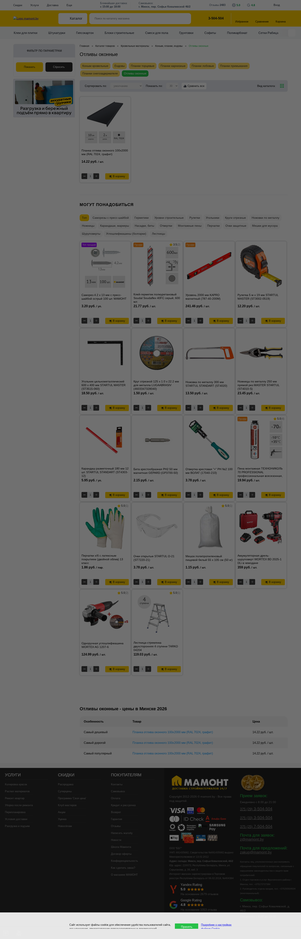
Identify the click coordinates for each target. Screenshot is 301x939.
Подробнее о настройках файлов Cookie (216, 926)
